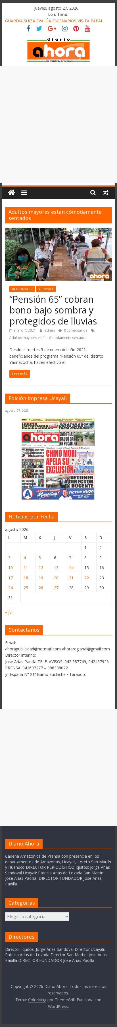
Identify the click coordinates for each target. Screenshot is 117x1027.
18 (26, 577)
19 (41, 577)
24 (10, 587)
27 (56, 587)
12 (41, 567)
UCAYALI (46, 289)
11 (26, 567)
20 (56, 577)
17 (10, 577)
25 (26, 587)
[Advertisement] (58, 124)
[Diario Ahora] (11, 193)
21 (71, 577)
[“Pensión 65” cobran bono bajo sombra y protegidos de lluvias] (58, 231)
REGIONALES (22, 289)
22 (86, 577)
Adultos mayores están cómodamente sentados (48, 337)
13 (56, 567)
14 (71, 567)
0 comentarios (75, 330)
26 (41, 587)
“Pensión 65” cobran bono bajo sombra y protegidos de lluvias (53, 310)
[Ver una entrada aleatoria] (105, 192)
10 (10, 567)
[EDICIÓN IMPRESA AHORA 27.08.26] (58, 498)
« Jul (8, 612)
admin (50, 330)
